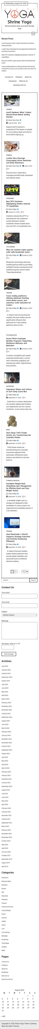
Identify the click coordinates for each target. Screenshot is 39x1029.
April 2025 (5, 695)
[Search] (33, 33)
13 (23, 572)
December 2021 (7, 815)
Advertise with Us (19, 85)
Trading (9, 293)
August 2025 (6, 681)
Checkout (18, 77)
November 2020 (7, 837)
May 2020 (5, 844)
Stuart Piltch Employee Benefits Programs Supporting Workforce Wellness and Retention (19, 341)
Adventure (10, 386)
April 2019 (5, 866)
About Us (28, 77)
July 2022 (5, 793)
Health (4, 921)
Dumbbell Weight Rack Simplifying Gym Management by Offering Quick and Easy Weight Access (18, 487)
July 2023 (5, 757)
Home (3, 925)
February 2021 (6, 830)
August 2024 (6, 721)
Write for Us (23, 81)
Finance (9, 109)
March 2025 (5, 699)
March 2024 (5, 728)
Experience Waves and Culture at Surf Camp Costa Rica (19, 390)
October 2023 (6, 746)
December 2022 (7, 779)
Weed (8, 430)
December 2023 (7, 739)
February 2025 (6, 702)
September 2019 (7, 859)
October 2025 (6, 673)
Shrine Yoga (20, 21)
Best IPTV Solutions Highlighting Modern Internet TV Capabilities (18, 203)
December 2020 (7, 833)
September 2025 (7, 677)
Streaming (10, 198)
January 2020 (6, 852)
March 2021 (5, 826)
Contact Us (9, 77)
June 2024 (5, 724)
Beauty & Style (6, 881)
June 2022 (5, 797)
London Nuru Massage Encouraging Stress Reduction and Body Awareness (18, 160)
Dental (4, 888)
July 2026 (5, 666)
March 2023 (5, 768)
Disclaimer (13, 81)
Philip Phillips (12, 209)
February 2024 (6, 732)
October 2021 (6, 819)
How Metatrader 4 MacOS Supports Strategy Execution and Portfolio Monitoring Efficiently (18, 537)
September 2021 (7, 823)
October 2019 (6, 855)
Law (3, 928)
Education (5, 896)
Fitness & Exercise (12, 480)
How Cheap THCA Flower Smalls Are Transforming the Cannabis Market (18, 435)
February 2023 (6, 772)
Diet (3, 892)
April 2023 (5, 764)
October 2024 (6, 713)
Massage (4, 936)
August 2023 (6, 753)
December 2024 (7, 706)
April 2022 (5, 804)
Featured (4, 899)
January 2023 (6, 775)
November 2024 (7, 710)
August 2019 (6, 863)
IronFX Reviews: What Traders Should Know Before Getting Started (18, 114)
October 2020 (6, 841)
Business (4, 885)
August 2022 (6, 790)
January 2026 (6, 670)
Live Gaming (10, 247)
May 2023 (5, 761)
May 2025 (5, 692)
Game (3, 914)
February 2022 (6, 808)
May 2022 (5, 801)
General (9, 155)
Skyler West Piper (13, 120)
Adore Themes (13, 1026)
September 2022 (7, 786)
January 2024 (6, 735)
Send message (9, 654)
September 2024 (7, 717)
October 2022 (6, 783)
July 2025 (5, 684)
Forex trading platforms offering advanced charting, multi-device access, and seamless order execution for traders (19, 69)
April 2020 (5, 848)
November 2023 (7, 743)
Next (26, 571)
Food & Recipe (6, 910)
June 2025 (5, 688)
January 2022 (6, 812)
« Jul (3, 1016)
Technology (5, 943)
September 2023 (7, 750)
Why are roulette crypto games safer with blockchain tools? (19, 251)
